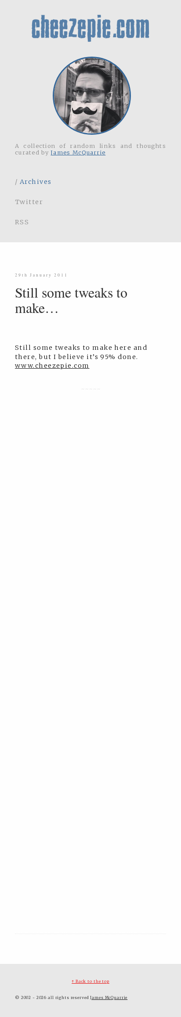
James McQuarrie (78, 152)
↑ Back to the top (90, 981)
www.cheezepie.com (52, 366)
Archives (36, 182)
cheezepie (90, 28)
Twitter (29, 202)
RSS (22, 222)
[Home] (90, 96)
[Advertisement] (90, 863)
